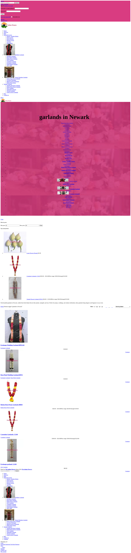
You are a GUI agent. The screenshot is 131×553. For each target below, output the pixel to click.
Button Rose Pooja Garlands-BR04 (12, 404)
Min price (3, 225)
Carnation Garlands (11, 61)
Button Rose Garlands (12, 59)
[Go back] (38, 115)
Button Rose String (11, 82)
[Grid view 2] (106, 307)
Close (2, 219)
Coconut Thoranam (11, 80)
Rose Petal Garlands (11, 57)
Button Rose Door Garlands (13, 78)
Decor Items (10, 43)
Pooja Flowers (10, 39)
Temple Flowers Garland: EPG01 (35, 299)
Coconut (9, 41)
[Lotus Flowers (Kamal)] (15, 253)
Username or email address (7, 8)
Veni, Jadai (9, 65)
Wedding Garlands (11, 56)
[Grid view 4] (112, 307)
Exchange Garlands (11, 63)
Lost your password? (6, 17)
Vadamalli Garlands (11, 89)
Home (2, 306)
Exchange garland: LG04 (9, 464)
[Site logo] (9, 28)
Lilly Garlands (10, 60)
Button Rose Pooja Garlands (13, 87)
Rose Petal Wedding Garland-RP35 (12, 375)
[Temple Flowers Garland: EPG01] (15, 299)
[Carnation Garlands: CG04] (15, 276)
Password (3, 11)
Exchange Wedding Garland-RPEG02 (12, 345)
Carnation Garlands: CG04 (33, 276)
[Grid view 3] (109, 307)
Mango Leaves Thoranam (13, 81)
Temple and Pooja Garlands (13, 85)
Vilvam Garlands (11, 91)
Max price (22, 225)
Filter (41, 225)
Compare (6, 539)
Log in (2, 14)
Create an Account (8, 5)
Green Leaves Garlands (12, 92)
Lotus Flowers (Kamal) (32, 253)
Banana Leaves (10, 40)
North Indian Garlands (12, 64)
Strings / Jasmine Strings (12, 36)
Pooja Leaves (10, 37)
